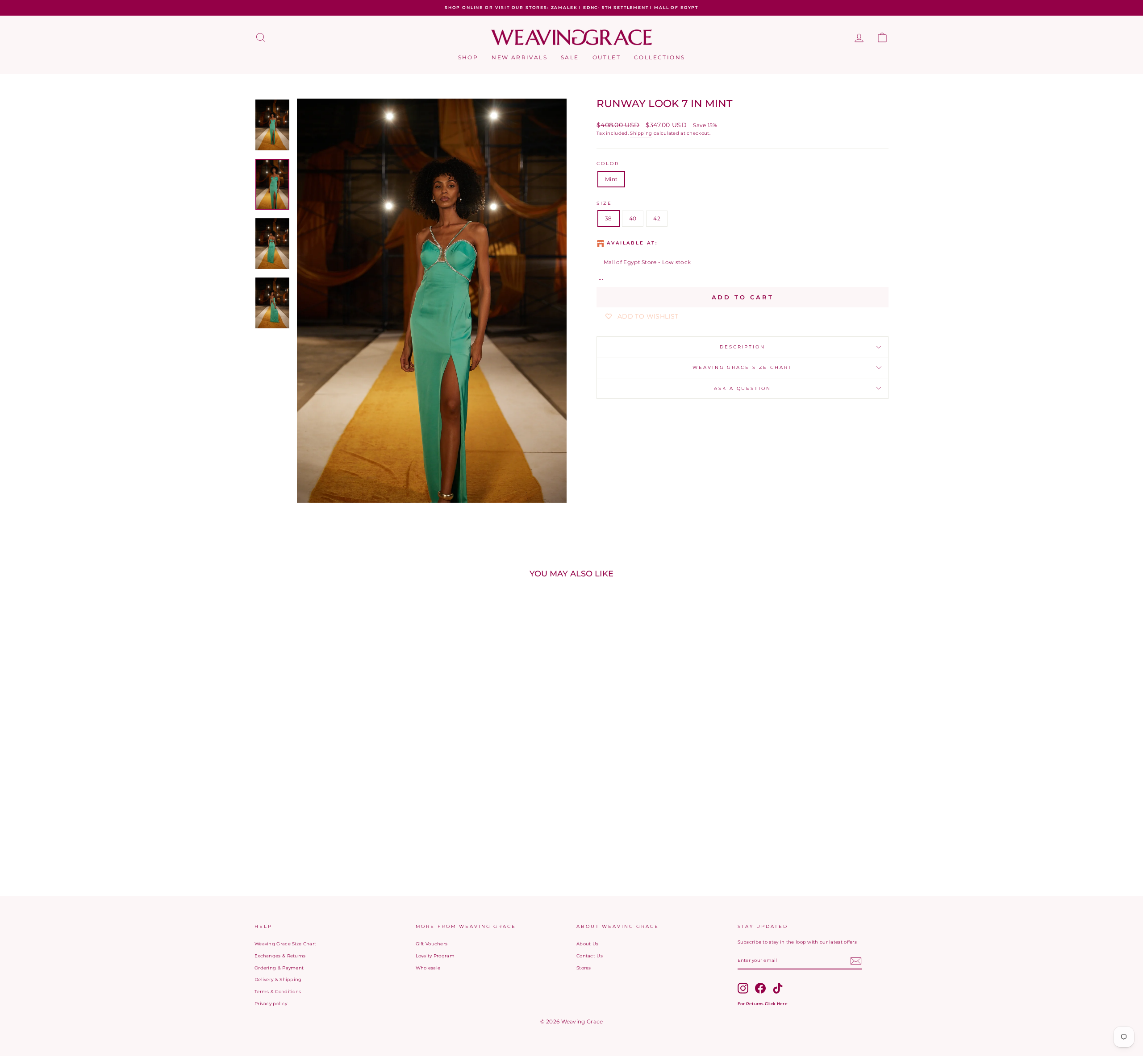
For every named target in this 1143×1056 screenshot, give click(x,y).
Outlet (606, 57)
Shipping (641, 133)
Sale (570, 57)
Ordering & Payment (279, 968)
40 (633, 218)
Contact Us (589, 956)
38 (608, 218)
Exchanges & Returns (280, 956)
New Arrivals (519, 57)
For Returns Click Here (763, 1003)
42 (656, 218)
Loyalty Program (435, 956)
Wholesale (428, 968)
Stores (583, 968)
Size (604, 203)
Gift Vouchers (432, 944)
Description (742, 346)
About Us (587, 944)
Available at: (632, 242)
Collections (659, 57)
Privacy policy (270, 1003)
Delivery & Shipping (278, 979)
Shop (468, 57)
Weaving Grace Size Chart (742, 367)
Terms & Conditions (277, 991)
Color (608, 163)
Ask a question (742, 388)
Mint (611, 179)
